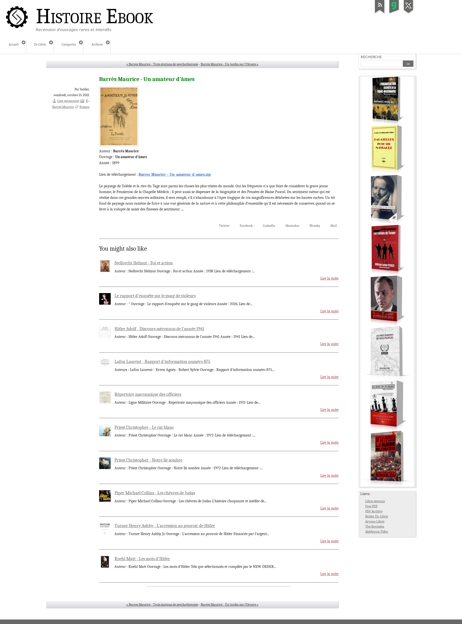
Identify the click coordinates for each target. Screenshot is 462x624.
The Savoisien (374, 526)
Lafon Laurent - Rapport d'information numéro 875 (162, 361)
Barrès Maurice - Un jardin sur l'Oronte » (229, 64)
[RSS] (379, 13)
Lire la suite (329, 278)
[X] (408, 13)
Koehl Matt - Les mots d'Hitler (142, 558)
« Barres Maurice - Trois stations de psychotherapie (162, 64)
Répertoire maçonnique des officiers (148, 394)
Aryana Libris (374, 521)
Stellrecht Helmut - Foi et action (144, 263)
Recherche (371, 57)
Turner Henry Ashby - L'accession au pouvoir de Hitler (165, 525)
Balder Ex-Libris (376, 516)
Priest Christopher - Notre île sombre (148, 460)
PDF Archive (373, 511)
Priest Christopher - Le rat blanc (144, 427)
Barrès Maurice (63, 107)
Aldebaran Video (376, 532)
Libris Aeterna (375, 501)
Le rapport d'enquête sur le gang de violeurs (155, 295)
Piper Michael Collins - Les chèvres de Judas (155, 493)
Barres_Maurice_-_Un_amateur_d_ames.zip (175, 174)
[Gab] (394, 13)
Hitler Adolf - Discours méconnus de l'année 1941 (159, 328)
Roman (84, 107)
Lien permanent (68, 101)
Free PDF (371, 506)
